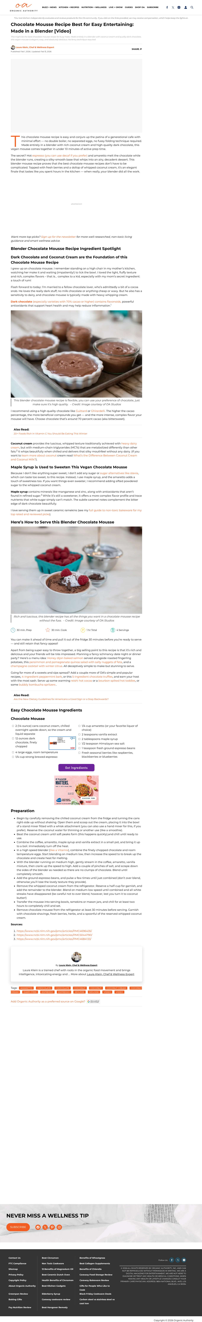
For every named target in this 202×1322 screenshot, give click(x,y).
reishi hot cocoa (81, 680)
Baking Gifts (15, 1299)
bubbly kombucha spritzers (37, 684)
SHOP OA (140, 7)
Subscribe (153, 7)
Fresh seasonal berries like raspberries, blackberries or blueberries (107, 754)
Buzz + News (49, 7)
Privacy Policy (16, 1274)
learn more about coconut (39, 455)
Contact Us (14, 1258)
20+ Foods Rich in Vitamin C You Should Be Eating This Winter (50, 433)
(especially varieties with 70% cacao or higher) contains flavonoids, (66, 301)
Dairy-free (30, 992)
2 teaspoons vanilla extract (99, 734)
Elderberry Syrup (51, 1294)
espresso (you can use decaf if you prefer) (59, 155)
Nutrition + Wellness (93, 7)
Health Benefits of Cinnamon (57, 1280)
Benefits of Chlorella (91, 1269)
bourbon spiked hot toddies (116, 680)
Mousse (94, 992)
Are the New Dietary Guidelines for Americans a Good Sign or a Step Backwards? (61, 699)
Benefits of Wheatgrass (92, 1258)
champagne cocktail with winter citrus (36, 666)
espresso (47, 992)
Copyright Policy (17, 1280)
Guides (129, 7)
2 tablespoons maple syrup (100, 739)
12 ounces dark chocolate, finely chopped (26, 742)
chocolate (44, 988)
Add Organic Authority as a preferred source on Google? (48, 1001)
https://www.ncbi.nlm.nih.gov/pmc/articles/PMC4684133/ (54, 939)
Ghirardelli (98, 411)
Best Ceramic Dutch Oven (56, 1274)
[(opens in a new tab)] (167, 7)
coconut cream (116, 988)
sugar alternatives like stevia (119, 473)
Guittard (81, 411)
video (119, 992)
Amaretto (26, 988)
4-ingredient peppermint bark (42, 676)
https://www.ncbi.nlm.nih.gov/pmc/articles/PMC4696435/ (54, 931)
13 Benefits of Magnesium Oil (57, 1269)
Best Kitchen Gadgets (54, 1286)
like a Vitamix (59, 850)
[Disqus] (76, 1046)
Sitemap (13, 1269)
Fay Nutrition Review (20, 1307)
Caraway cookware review (56, 1299)
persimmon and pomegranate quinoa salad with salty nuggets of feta (75, 662)
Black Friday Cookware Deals (95, 1294)
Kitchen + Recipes (69, 7)
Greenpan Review (18, 1294)
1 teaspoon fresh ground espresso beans (108, 748)
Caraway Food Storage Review (96, 1274)
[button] (185, 7)
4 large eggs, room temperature (36, 752)
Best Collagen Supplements (95, 1263)
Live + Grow (116, 7)
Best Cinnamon (50, 1258)
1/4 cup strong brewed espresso (36, 756)
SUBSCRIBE (18, 1227)
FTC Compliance (17, 1263)
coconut (79, 988)
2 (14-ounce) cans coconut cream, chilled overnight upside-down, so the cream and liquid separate (43, 729)
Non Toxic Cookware (53, 1263)
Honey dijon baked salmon (65, 658)
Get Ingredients (76, 768)
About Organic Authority (22, 1286)
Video (107, 992)
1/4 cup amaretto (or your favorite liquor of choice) (110, 728)
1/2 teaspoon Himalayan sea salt (103, 743)
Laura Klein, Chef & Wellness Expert (35, 47)
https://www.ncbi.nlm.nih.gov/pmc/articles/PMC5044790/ (54, 935)
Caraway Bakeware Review (94, 1280)
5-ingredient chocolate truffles (92, 676)
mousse (79, 992)
